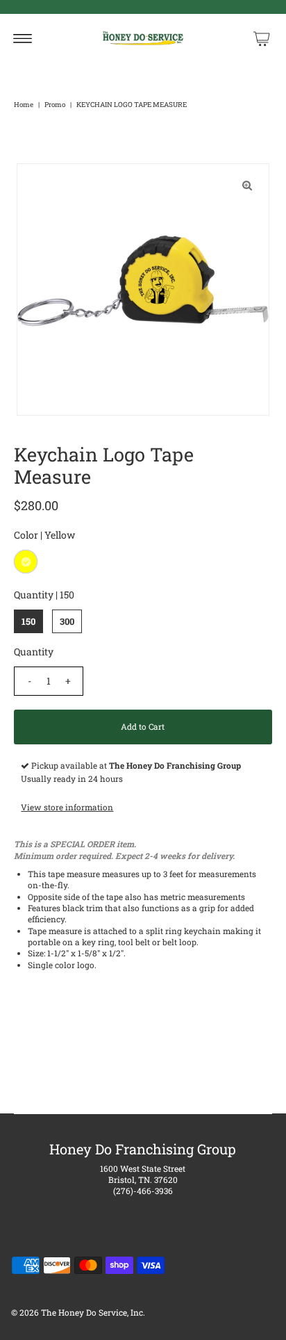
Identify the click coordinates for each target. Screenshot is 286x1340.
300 (67, 621)
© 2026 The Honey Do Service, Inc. (78, 1312)
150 (28, 621)
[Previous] (39, 185)
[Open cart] (262, 38)
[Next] (73, 185)
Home (23, 104)
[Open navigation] (22, 38)
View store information (67, 807)
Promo (54, 104)
